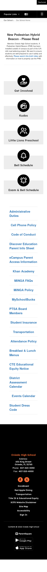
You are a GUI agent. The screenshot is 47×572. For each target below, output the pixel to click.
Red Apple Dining (23, 490)
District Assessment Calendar (18, 382)
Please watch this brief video (26, 56)
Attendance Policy (24, 341)
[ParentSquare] (23, 534)
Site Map (23, 506)
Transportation (23, 332)
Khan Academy (23, 271)
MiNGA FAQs (23, 280)
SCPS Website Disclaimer (23, 502)
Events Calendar (23, 396)
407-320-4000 (26, 471)
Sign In (23, 514)
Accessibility (23, 510)
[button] (11, 14)
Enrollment (23, 486)
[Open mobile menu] (42, 14)
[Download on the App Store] (23, 548)
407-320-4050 (27, 468)
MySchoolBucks (23, 299)
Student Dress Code (19, 407)
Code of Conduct (23, 234)
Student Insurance (23, 322)
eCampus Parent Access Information (23, 259)
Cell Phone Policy (23, 225)
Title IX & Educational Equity (23, 498)
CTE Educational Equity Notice (21, 366)
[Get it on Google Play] (23, 540)
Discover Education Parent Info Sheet (23, 246)
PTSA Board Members (18, 311)
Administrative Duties (19, 213)
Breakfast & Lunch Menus (22, 352)
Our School (8, 20)
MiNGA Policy (23, 290)
